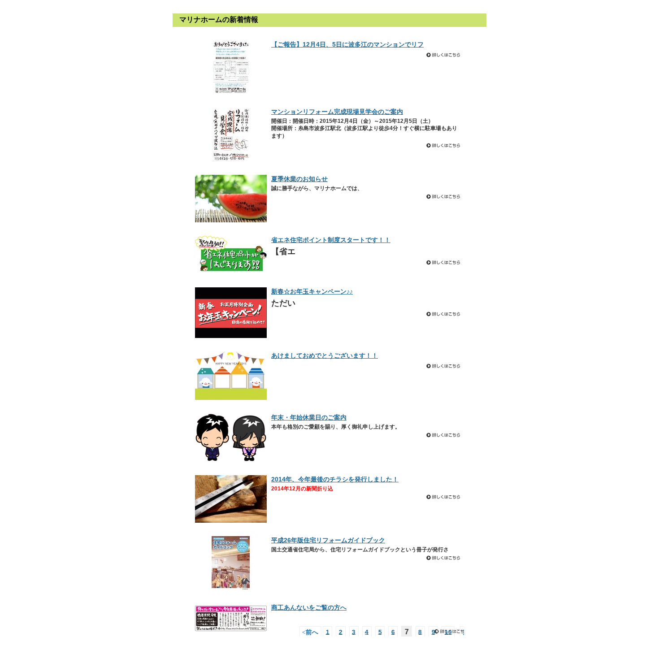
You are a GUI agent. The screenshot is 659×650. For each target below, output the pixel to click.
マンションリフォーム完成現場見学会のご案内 (337, 111)
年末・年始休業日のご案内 (309, 417)
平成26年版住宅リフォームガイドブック (328, 540)
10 (453, 631)
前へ (316, 631)
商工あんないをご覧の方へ (309, 607)
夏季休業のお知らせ (299, 178)
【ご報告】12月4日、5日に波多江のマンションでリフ (347, 44)
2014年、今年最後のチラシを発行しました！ (335, 479)
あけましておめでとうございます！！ (324, 355)
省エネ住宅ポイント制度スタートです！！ (330, 239)
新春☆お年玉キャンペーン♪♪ (312, 291)
